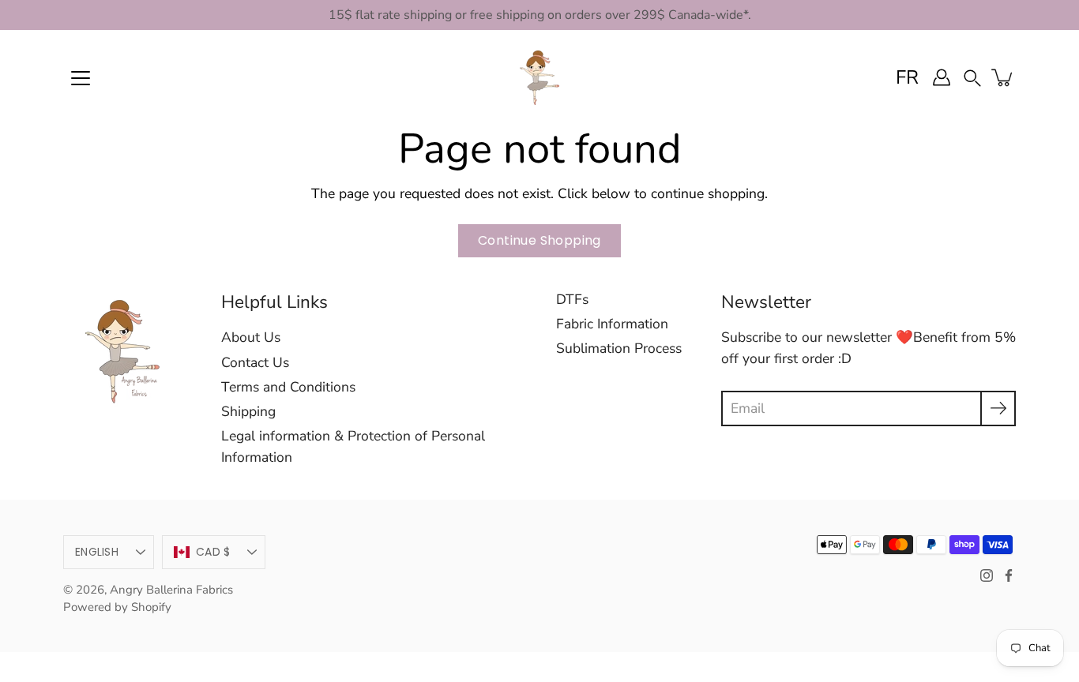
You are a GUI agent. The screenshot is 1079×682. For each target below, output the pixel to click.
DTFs (572, 299)
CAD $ (213, 552)
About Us (250, 337)
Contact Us (255, 362)
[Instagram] (986, 575)
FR (907, 77)
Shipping (248, 411)
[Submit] (998, 408)
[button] (972, 77)
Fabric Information (612, 323)
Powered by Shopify (117, 607)
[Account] (941, 77)
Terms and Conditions (288, 386)
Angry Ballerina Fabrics (171, 590)
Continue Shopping (539, 240)
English (96, 552)
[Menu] (80, 78)
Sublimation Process (619, 348)
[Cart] (1003, 77)
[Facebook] (1009, 575)
